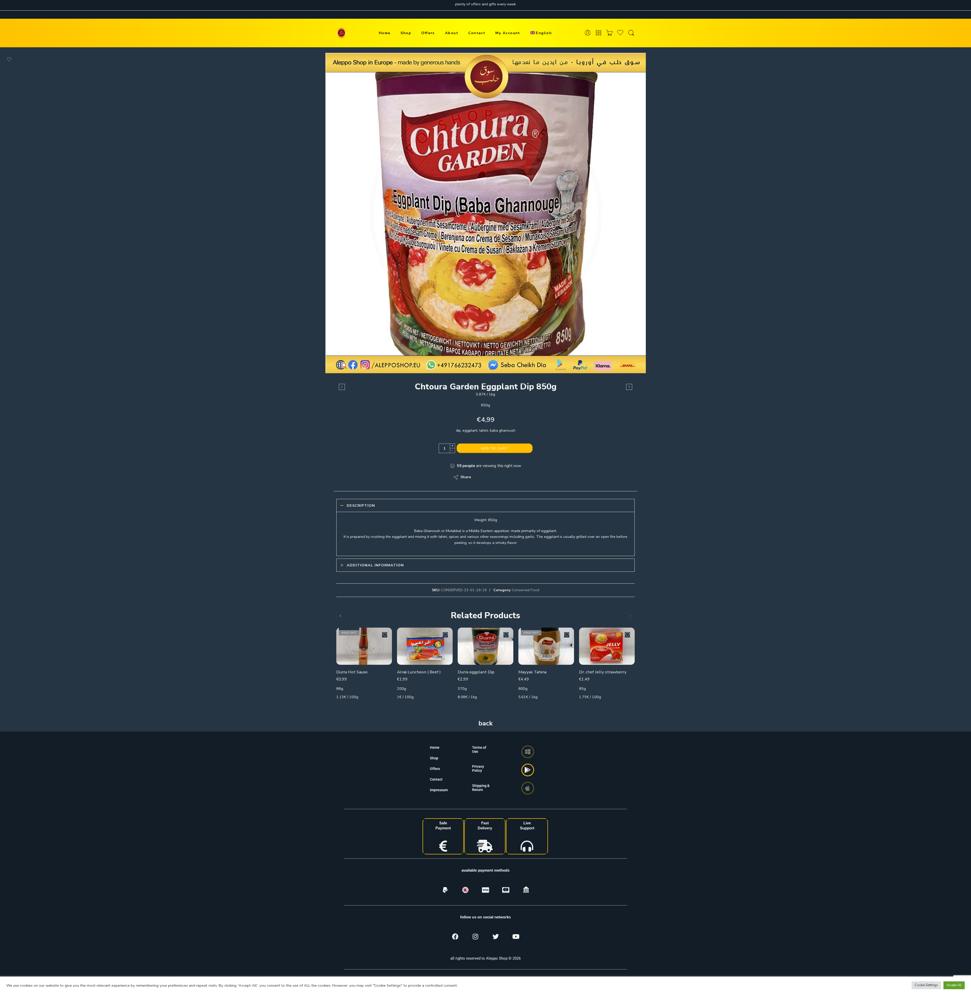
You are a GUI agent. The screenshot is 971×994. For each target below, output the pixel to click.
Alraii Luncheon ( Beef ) (419, 672)
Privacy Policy (478, 768)
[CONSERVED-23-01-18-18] (485, 213)
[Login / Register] (587, 33)
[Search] (631, 33)
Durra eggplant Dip (476, 672)
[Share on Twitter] (479, 477)
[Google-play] (527, 770)
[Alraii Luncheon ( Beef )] (425, 646)
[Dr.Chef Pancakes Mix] (629, 387)
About (451, 32)
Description (361, 505)
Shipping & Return (481, 788)
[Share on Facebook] (489, 477)
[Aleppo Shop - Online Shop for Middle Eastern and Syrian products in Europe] (341, 33)
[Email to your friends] (510, 477)
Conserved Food (525, 589)
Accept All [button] (954, 985)
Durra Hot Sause (352, 672)
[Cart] (609, 33)
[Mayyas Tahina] (546, 646)
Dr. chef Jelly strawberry (603, 672)
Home (385, 32)
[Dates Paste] (342, 387)
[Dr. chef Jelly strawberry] (607, 646)
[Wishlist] (9, 59)
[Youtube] (516, 936)
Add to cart (494, 448)
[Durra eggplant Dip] (485, 646)
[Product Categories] (598, 33)
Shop (406, 32)
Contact (476, 32)
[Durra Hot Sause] (364, 646)
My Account (507, 32)
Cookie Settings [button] (926, 985)
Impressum (439, 790)
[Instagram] (475, 936)
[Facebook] (455, 936)
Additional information (375, 565)
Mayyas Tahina (532, 672)
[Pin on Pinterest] (499, 477)
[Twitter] (495, 936)
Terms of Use (479, 749)
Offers (428, 32)
